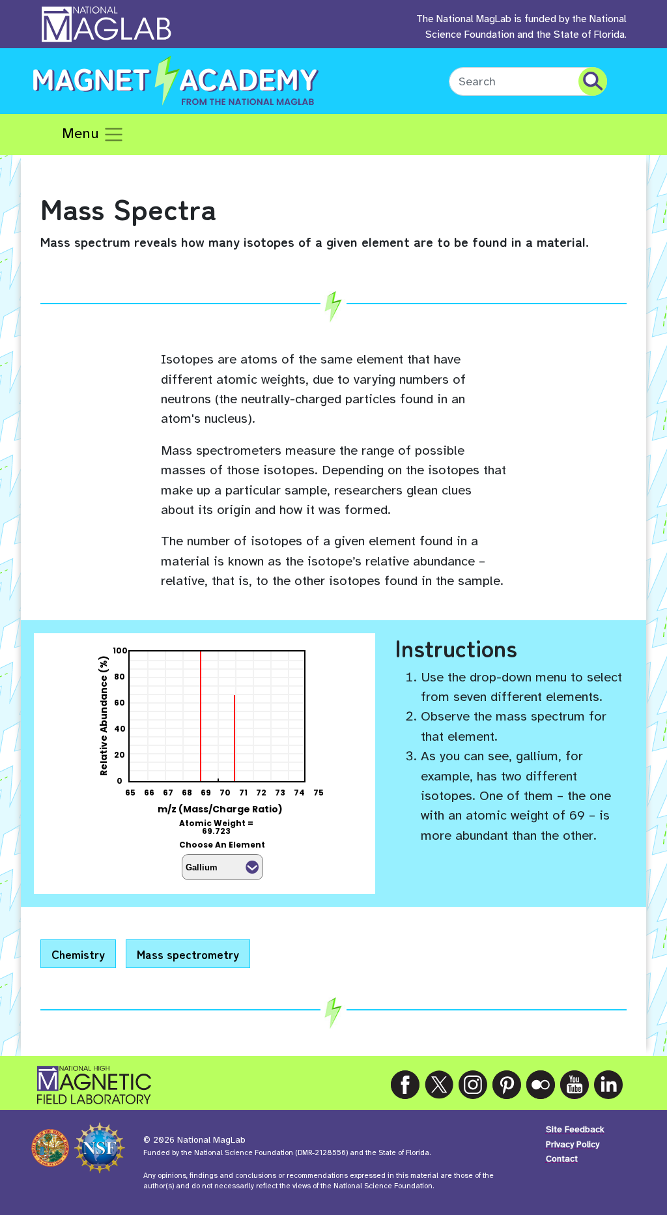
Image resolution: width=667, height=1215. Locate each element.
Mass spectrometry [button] (188, 953)
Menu (82, 133)
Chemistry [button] (78, 953)
